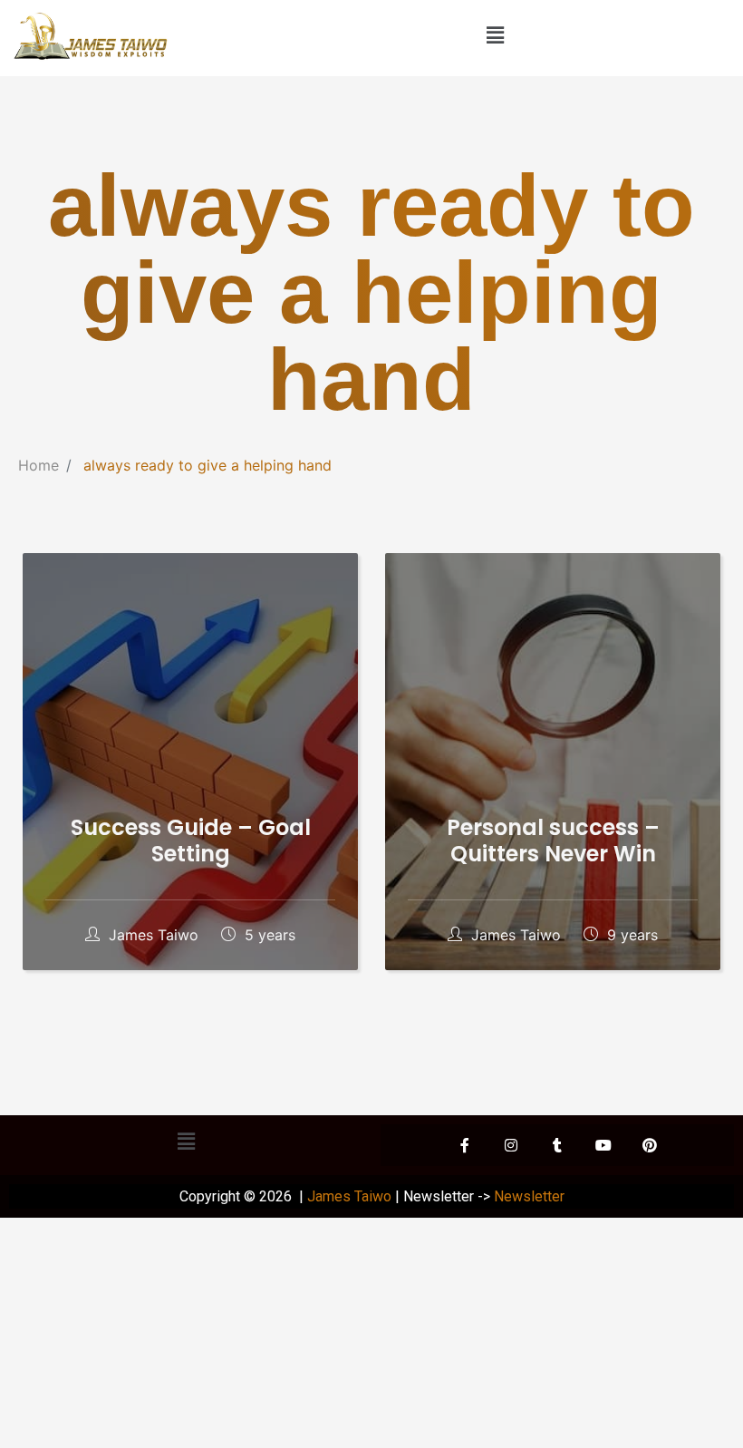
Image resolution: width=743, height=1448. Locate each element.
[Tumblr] (557, 1145)
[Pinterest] (650, 1145)
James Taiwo (153, 935)
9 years (630, 935)
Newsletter (529, 1196)
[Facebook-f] (465, 1145)
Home (38, 465)
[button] (494, 35)
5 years (267, 935)
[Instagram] (511, 1145)
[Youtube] (603, 1145)
